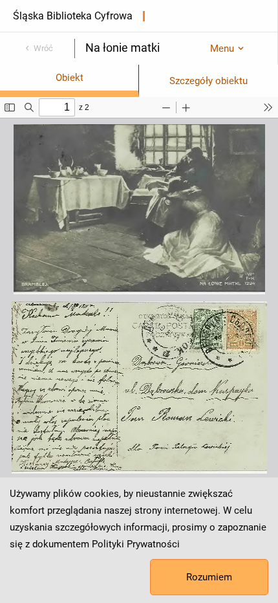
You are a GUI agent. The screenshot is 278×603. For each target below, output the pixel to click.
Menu (222, 48)
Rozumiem (209, 577)
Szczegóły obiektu (208, 81)
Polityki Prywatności (136, 544)
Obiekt (69, 77)
